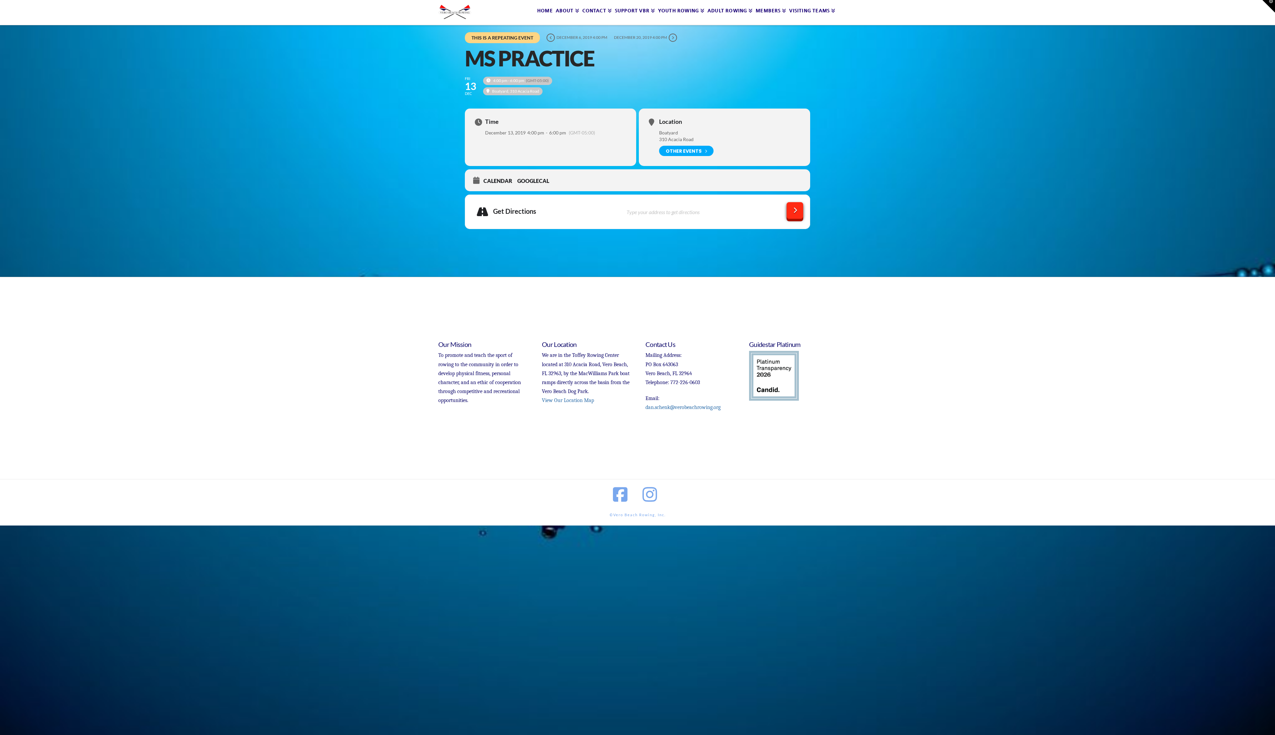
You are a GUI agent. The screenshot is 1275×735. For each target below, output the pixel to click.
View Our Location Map (568, 400)
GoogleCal (533, 181)
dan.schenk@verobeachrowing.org (683, 407)
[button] (1268, 6)
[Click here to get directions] (795, 210)
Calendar (497, 181)
